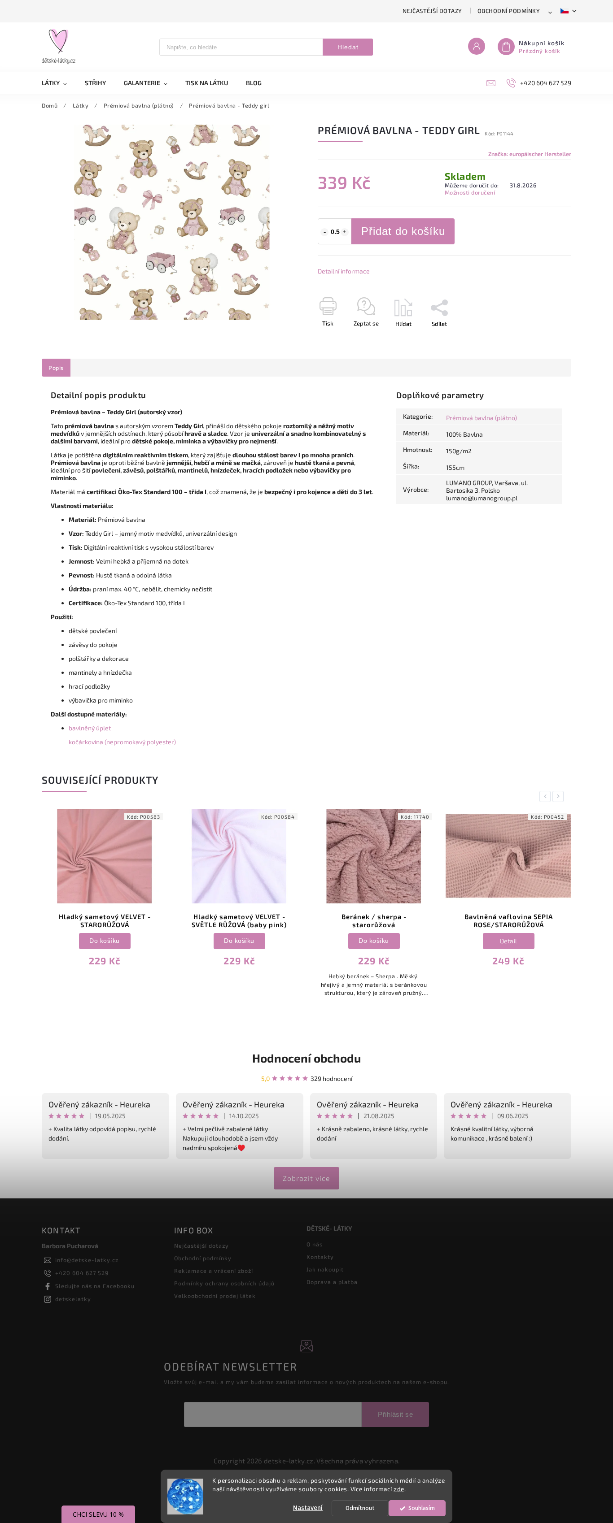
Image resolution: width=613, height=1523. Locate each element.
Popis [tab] (56, 367)
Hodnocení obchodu (306, 1058)
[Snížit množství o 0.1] (324, 232)
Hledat (348, 47)
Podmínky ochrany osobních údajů (224, 1283)
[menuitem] (59, 83)
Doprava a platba (332, 1281)
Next (560, 796)
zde (399, 1489)
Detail (508, 941)
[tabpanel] (104, 893)
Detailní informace (344, 271)
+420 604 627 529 (82, 1272)
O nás (314, 1244)
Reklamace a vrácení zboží (213, 1270)
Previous (547, 796)
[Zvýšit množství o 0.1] (345, 232)
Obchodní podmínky (508, 10)
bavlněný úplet (90, 728)
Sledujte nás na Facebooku (95, 1285)
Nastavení (308, 1508)
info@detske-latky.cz (86, 1259)
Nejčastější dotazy (432, 10)
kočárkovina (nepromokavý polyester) (122, 742)
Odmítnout (360, 1508)
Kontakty (320, 1256)
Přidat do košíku (403, 231)
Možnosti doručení (470, 192)
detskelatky (73, 1298)
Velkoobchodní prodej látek (215, 1295)
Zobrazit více (306, 1178)
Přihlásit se (395, 1414)
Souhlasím (421, 1508)
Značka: (529, 153)
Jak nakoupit (325, 1269)
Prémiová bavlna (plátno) (481, 417)
